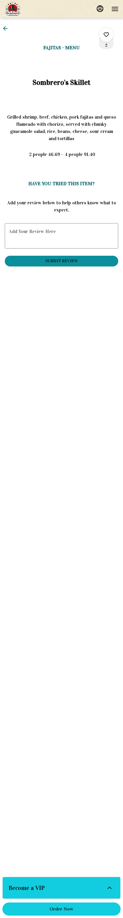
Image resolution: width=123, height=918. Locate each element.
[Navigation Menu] (115, 9)
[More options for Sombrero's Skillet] (106, 34)
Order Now (61, 909)
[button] (7, 28)
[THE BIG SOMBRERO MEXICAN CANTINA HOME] (31, 8)
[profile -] (100, 8)
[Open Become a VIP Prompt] (109, 888)
